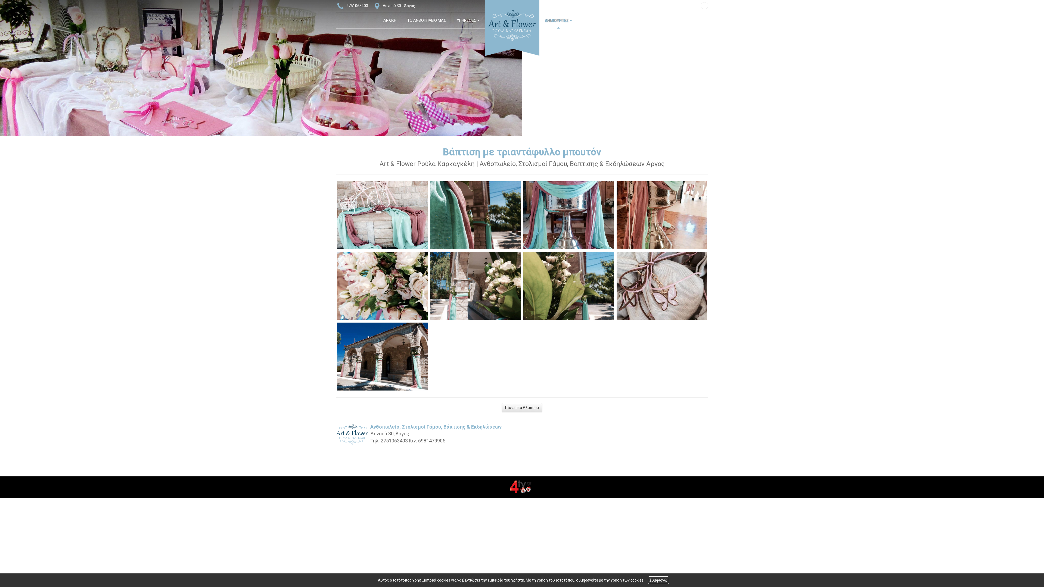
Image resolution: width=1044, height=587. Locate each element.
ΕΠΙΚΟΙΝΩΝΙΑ (650, 20)
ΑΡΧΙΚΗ (389, 20)
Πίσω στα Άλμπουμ (522, 407)
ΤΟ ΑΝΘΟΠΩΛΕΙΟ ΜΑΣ (426, 20)
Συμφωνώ (658, 580)
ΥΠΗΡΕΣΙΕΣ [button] (467, 20)
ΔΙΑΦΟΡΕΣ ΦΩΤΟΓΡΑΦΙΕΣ (605, 20)
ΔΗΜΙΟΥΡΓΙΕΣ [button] (557, 20)
